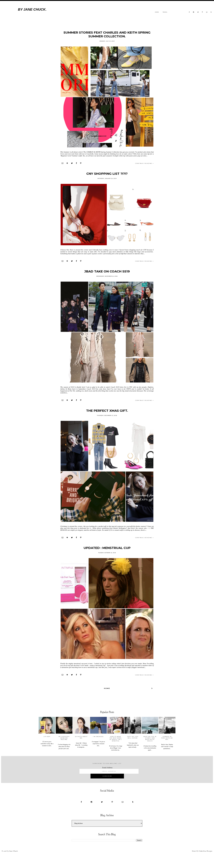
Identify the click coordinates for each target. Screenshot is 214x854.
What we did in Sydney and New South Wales (149, 739)
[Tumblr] (211, 12)
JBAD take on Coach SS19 (107, 271)
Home (157, 12)
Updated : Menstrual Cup (107, 548)
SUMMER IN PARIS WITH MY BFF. (167, 738)
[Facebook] (189, 12)
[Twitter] (198, 12)
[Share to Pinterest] (81, 163)
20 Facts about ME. (81, 737)
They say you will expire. (132, 737)
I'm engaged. (98, 736)
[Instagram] (193, 12)
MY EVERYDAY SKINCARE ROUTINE (64, 738)
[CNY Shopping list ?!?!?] (84, 214)
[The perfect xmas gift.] (74, 446)
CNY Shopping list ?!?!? (107, 174)
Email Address (107, 768)
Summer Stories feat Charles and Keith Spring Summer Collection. (107, 34)
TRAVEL (165, 12)
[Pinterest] (202, 12)
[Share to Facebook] (76, 163)
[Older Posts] (152, 688)
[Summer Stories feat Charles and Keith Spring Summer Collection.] (74, 72)
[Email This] (62, 163)
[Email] (207, 12)
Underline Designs (205, 851)
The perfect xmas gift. (107, 410)
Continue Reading (144, 163)
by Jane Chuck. (12, 851)
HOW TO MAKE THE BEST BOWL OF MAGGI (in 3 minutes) (116, 739)
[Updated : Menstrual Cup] (74, 583)
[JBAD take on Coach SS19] (74, 307)
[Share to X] (72, 163)
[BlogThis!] (67, 163)
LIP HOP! (47, 736)
